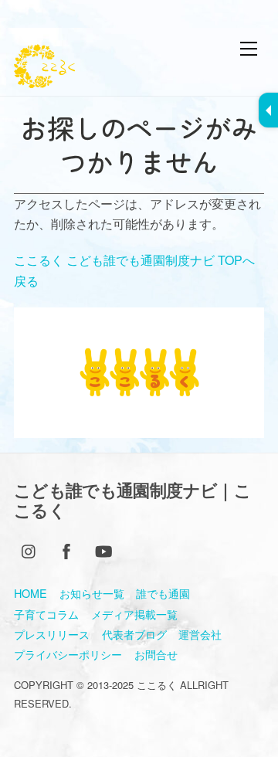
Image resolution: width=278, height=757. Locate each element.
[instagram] (29, 548)
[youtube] (103, 548)
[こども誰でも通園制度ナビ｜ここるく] (44, 80)
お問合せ (156, 654)
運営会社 (200, 634)
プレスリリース (52, 634)
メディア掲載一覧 (134, 614)
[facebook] (66, 548)
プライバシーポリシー (68, 654)
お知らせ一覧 (91, 593)
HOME (30, 593)
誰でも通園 (163, 593)
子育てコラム (46, 614)
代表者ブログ (134, 634)
